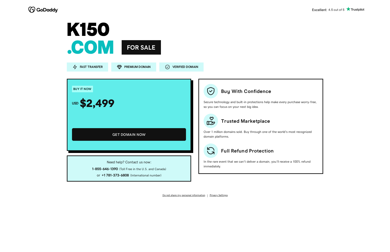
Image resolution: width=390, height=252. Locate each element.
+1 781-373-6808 (115, 175)
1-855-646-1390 (105, 169)
